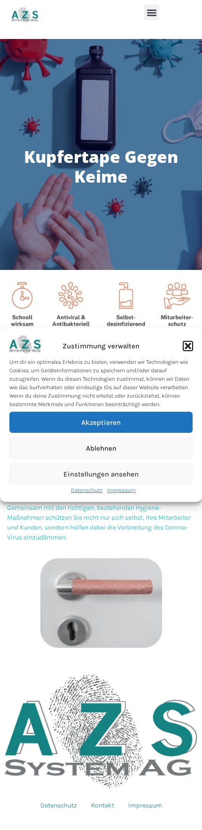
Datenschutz (86, 490)
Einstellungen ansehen (101, 474)
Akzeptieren (101, 422)
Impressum (121, 490)
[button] (188, 346)
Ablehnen (101, 448)
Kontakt (102, 805)
